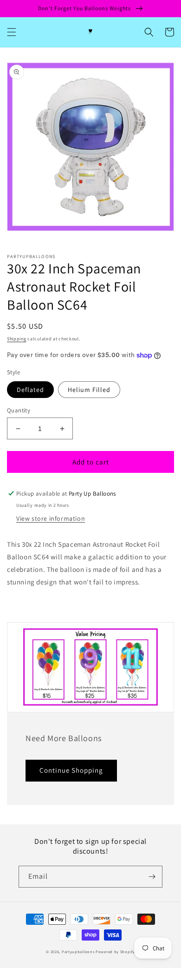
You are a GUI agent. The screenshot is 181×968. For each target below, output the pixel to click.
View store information (50, 518)
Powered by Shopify (115, 951)
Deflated (30, 389)
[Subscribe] (152, 877)
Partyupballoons (78, 951)
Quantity (18, 410)
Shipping (16, 339)
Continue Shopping (71, 770)
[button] (11, 32)
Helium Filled (89, 389)
